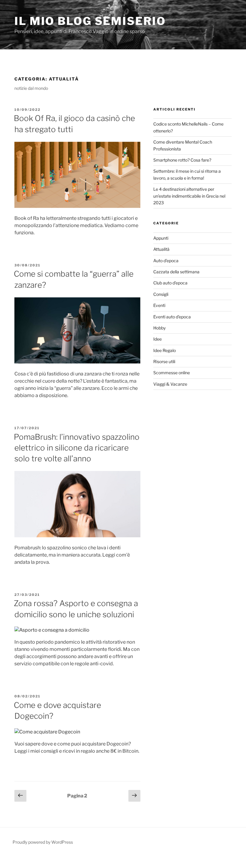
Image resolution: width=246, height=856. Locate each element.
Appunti (160, 238)
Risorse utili (164, 361)
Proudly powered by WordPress (43, 842)
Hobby (159, 327)
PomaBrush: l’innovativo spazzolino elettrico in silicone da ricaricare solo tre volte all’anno (77, 447)
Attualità (161, 249)
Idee (157, 338)
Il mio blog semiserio (90, 21)
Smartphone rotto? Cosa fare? (182, 159)
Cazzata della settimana (176, 271)
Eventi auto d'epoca (172, 316)
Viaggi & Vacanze (170, 384)
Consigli (160, 294)
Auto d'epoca (165, 260)
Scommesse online (171, 372)
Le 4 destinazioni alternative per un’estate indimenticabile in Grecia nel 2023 (189, 196)
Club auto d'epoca (170, 282)
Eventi (159, 305)
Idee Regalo (164, 350)
